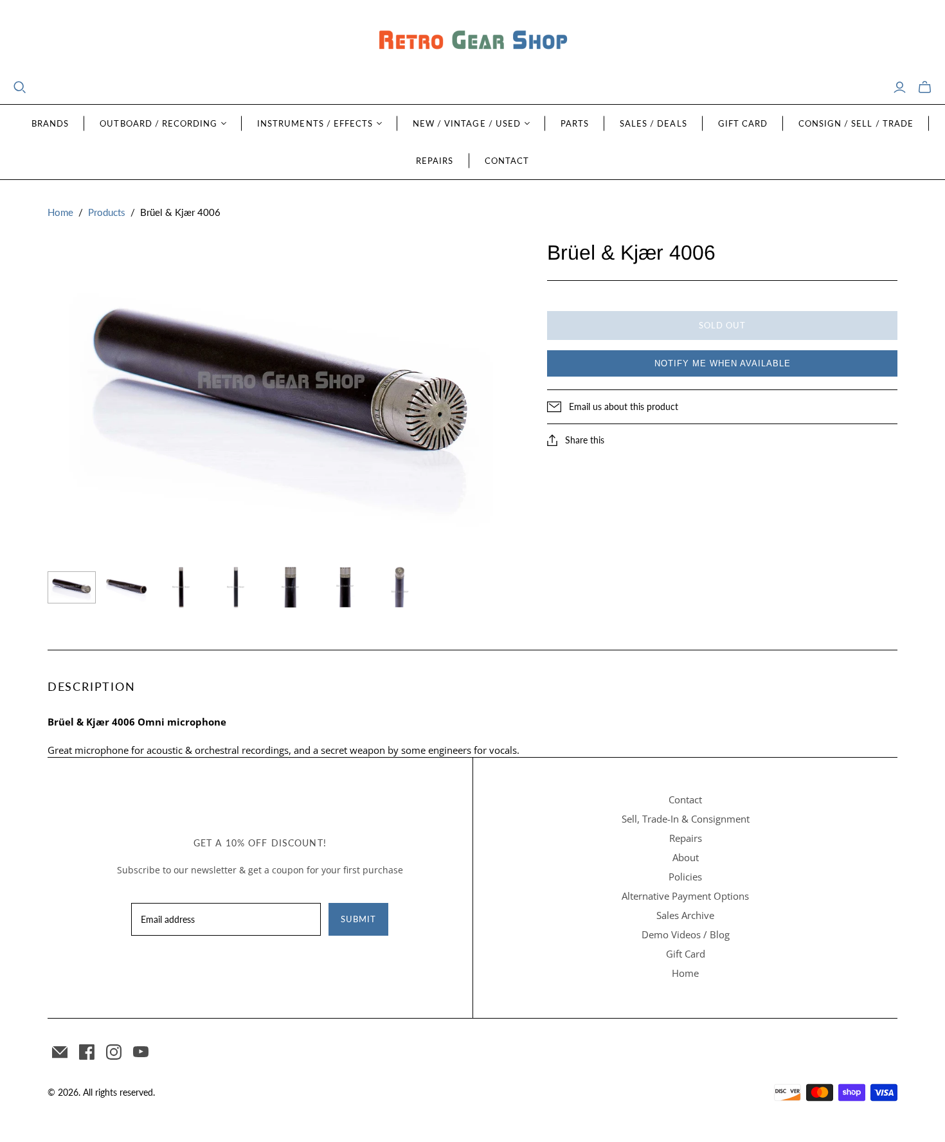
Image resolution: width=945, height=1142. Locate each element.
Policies (685, 876)
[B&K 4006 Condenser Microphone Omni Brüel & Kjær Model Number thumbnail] (290, 587)
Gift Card (743, 123)
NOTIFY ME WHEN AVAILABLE (722, 363)
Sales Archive (685, 915)
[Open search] (20, 87)
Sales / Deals (653, 123)
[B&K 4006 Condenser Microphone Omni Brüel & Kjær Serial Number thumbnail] (345, 587)
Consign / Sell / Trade (856, 123)
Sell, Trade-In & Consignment (686, 818)
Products (106, 212)
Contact (507, 161)
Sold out (722, 325)
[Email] (60, 1052)
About (685, 857)
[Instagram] (114, 1052)
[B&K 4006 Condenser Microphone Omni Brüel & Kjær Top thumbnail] (72, 587)
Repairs (434, 161)
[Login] (899, 87)
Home (60, 212)
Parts (575, 123)
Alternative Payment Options (685, 895)
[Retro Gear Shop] (472, 40)
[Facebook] (86, 1052)
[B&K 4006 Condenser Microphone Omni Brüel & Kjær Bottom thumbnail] (126, 587)
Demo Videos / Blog (686, 934)
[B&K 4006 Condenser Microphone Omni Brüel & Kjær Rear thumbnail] (236, 587)
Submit (358, 919)
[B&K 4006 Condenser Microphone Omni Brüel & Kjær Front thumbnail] (181, 587)
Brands (50, 123)
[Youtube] (140, 1052)
